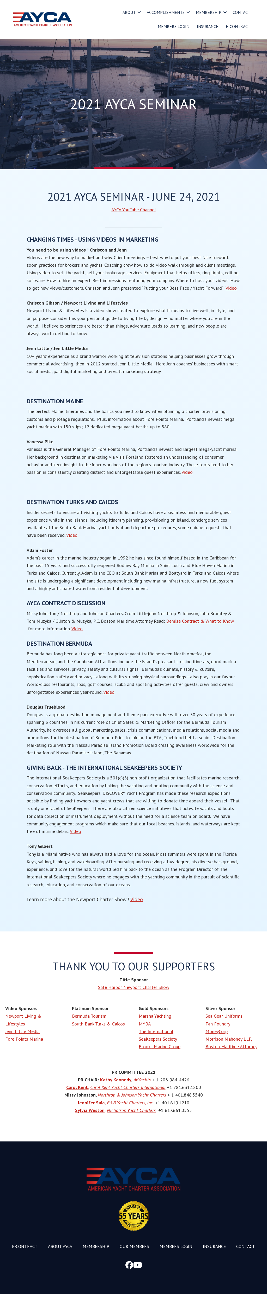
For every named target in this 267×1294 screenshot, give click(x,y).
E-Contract (238, 26)
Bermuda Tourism (89, 1016)
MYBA (145, 1024)
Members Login (173, 26)
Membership (208, 12)
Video (231, 288)
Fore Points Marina (24, 1039)
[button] (139, 12)
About (129, 12)
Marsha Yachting (155, 1016)
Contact (241, 12)
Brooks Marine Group (159, 1047)
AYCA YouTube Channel (133, 210)
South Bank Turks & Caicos (98, 1024)
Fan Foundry (217, 1024)
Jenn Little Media (22, 1031)
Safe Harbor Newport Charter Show (133, 987)
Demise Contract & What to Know (200, 621)
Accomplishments (166, 12)
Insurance (207, 26)
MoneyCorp (216, 1031)
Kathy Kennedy (115, 1080)
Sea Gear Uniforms (223, 1016)
